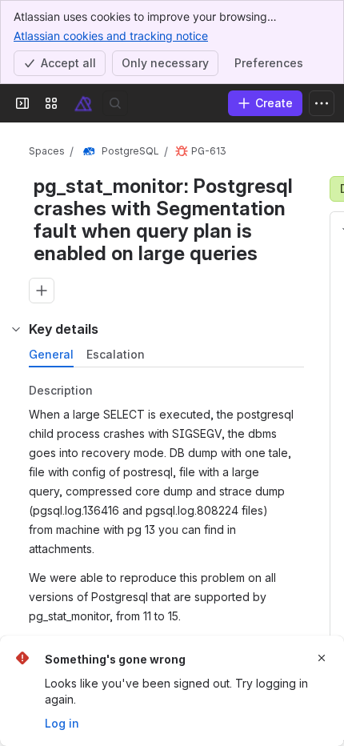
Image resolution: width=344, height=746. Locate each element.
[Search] (115, 103)
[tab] (51, 354)
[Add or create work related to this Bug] (41, 290)
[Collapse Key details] (16, 329)
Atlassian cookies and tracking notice (111, 35)
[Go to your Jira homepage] (83, 103)
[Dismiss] (321, 658)
